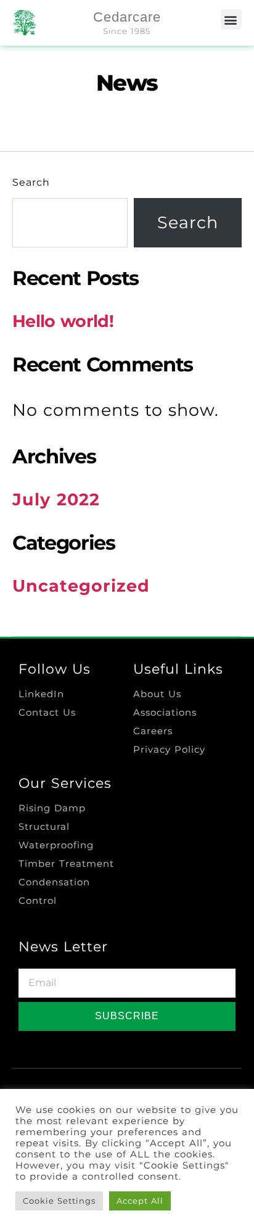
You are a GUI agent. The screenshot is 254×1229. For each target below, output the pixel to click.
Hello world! (62, 321)
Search (31, 182)
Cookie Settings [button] (59, 1201)
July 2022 (56, 499)
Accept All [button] (140, 1201)
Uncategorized (81, 586)
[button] (231, 19)
